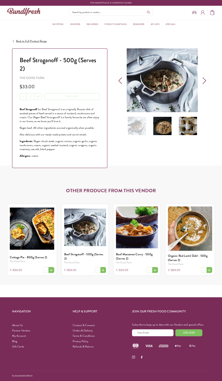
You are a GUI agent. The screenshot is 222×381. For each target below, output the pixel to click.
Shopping (58, 24)
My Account (19, 336)
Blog (14, 341)
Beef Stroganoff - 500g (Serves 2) (83, 256)
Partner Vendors (21, 330)
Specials (170, 24)
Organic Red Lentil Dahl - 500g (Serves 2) (188, 258)
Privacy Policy (80, 341)
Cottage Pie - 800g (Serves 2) (28, 257)
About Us (17, 325)
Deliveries (92, 24)
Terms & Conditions (84, 336)
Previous (121, 81)
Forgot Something (116, 24)
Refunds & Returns (83, 346)
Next (204, 81)
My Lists (155, 24)
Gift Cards (18, 346)
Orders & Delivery (83, 330)
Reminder (138, 24)
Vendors (75, 24)
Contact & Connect (84, 325)
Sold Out (72, 96)
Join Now (189, 332)
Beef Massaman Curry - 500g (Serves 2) (134, 256)
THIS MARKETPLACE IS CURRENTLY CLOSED (111, 3)
